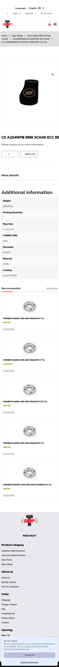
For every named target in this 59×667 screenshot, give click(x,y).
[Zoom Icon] (53, 75)
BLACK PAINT (10, 275)
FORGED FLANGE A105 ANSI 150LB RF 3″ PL (23, 443)
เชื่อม (5, 241)
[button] (54, 24)
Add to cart (30, 154)
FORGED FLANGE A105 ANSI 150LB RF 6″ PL (23, 318)
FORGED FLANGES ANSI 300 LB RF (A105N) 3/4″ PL (27, 484)
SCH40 (6, 252)
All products (51, 288)
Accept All (29, 655)
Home (4, 35)
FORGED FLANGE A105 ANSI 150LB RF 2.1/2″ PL (25, 401)
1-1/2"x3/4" (8, 229)
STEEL (6, 264)
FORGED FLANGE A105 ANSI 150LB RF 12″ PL (24, 360)
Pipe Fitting (17, 35)
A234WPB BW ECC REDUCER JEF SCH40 (31, 39)
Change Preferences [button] (29, 662)
